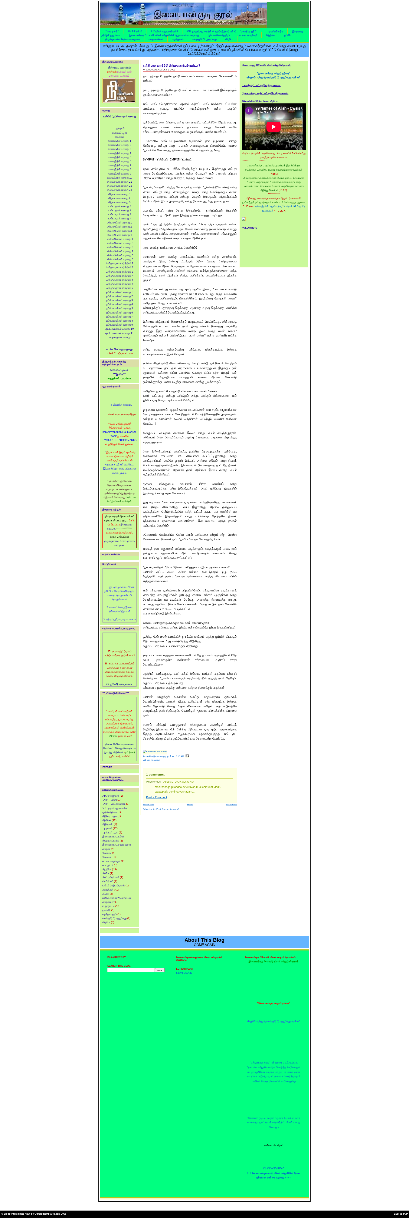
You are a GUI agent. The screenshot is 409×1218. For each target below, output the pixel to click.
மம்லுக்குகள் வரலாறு (120, 337)
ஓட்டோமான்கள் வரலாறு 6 (119, 312)
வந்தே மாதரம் (109, 914)
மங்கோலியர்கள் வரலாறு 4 (119, 251)
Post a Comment (156, 797)
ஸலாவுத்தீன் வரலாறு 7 (119, 165)
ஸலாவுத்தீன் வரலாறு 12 (119, 185)
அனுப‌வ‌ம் (107, 828)
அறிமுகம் (120, 128)
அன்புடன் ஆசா (110, 832)
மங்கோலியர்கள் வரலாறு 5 (119, 255)
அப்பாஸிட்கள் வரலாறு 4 (119, 234)
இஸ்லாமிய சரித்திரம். (219, 35)
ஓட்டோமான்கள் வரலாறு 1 (119, 292)
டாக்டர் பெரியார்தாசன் (113, 885)
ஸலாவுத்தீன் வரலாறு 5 (119, 157)
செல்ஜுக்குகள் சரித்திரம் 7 (119, 287)
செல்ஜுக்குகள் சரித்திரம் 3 (119, 271)
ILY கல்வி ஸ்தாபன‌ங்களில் (164, 31)
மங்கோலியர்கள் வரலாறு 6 (119, 259)
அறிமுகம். (107, 824)
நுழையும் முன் (119, 132)
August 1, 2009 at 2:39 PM (178, 781)
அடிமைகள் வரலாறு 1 (119, 194)
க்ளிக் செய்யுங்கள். (119, 370)
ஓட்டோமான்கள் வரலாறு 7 (119, 316)
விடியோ (229, 39)
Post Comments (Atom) (167, 809)
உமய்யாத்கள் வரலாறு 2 (119, 210)
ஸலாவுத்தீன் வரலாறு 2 (119, 144)
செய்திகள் (107, 881)
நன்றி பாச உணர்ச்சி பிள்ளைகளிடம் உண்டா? (171, 65)
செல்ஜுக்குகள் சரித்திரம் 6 (119, 283)
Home (190, 804)
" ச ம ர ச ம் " (112, 31)
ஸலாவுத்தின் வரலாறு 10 (119, 177)
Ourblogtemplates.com (47, 1213)
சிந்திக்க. (270, 35)
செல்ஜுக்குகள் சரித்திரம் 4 (119, 275)
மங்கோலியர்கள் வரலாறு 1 (119, 239)
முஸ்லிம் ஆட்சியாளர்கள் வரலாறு (119, 116)
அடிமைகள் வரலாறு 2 (119, 198)
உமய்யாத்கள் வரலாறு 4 (119, 218)
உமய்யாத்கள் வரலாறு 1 (119, 206)
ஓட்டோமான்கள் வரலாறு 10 (119, 328)
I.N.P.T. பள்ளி (135, 31)
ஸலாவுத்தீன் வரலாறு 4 (119, 153)
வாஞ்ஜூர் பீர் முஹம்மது (205, 39)
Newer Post (148, 804)
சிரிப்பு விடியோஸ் (110, 877)
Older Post (231, 804)
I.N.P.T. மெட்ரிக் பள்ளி (113, 803)
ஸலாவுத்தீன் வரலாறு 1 (119, 140)
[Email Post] (186, 756)
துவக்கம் (119, 136)
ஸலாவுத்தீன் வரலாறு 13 (119, 189)
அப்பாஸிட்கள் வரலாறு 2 (119, 226)
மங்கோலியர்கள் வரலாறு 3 (119, 247)
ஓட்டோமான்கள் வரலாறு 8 (119, 320)
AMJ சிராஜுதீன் (110, 795)
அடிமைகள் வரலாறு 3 (119, 202)
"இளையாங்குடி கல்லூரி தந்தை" (274, 73)
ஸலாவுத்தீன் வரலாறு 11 (119, 181)
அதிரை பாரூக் (109, 816)
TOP (405, 1213)
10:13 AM (179, 756)
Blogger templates (14, 1213)
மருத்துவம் (108, 906)
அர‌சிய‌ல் (106, 820)
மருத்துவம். (178, 39)
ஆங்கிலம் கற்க (275, 31)
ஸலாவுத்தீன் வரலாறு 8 (119, 169)
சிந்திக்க (106, 869)
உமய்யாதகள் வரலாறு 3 (119, 214)
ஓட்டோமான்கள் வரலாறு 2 (119, 296)
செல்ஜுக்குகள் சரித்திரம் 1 (119, 263)
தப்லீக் (287, 35)
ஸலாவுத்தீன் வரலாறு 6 (119, 161)
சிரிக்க (105, 873)
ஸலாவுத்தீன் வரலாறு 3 (119, 148)
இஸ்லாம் (106, 853)
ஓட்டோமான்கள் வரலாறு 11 (119, 333)
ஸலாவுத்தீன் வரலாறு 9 (119, 173)
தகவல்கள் (107, 889)
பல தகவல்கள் (156, 39)
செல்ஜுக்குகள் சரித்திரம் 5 (119, 279)
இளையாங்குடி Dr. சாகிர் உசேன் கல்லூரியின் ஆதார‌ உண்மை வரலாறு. (164, 35)
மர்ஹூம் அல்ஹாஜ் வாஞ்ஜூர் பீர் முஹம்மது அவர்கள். (274, 77)
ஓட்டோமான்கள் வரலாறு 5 (119, 308)
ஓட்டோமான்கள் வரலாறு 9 (119, 324)
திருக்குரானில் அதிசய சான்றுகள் (122, 39)
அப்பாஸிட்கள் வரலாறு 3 (119, 230)
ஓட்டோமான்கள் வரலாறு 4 (119, 304)
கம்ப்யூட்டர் (107, 865)
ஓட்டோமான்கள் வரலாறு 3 (119, 300)
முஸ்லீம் (106, 910)
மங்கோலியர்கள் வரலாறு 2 (119, 243)
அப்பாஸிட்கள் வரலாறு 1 (119, 222)
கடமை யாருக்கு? (248, 35)
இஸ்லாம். (107, 857)
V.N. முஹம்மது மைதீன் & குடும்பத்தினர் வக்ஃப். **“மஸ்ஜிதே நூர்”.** (223, 31)
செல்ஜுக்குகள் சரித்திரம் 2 (119, 267)
